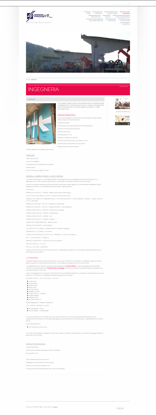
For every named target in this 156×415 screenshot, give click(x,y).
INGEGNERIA (126, 13)
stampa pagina (123, 86)
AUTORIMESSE (32, 258)
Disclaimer (55, 406)
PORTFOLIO (98, 13)
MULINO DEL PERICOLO (96, 20)
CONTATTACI (126, 24)
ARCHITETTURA (95, 17)
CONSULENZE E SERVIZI (122, 17)
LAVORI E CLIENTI (112, 13)
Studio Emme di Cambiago (55, 268)
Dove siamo (112, 20)
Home (89, 13)
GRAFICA (108, 17)
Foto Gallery (125, 20)
